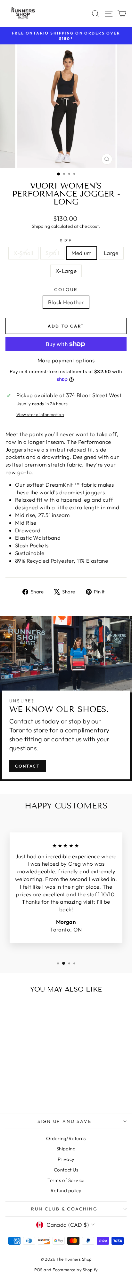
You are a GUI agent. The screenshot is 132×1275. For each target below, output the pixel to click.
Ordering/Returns (66, 1138)
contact (27, 766)
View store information (40, 414)
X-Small (23, 253)
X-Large (66, 270)
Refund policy (66, 1190)
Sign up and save (64, 1121)
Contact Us (66, 1170)
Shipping (41, 226)
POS (38, 1269)
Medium (81, 253)
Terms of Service (66, 1180)
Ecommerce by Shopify (75, 1269)
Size (66, 240)
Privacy (66, 1159)
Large (111, 253)
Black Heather (66, 302)
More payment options (66, 360)
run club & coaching (64, 1209)
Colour (66, 289)
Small (52, 253)
